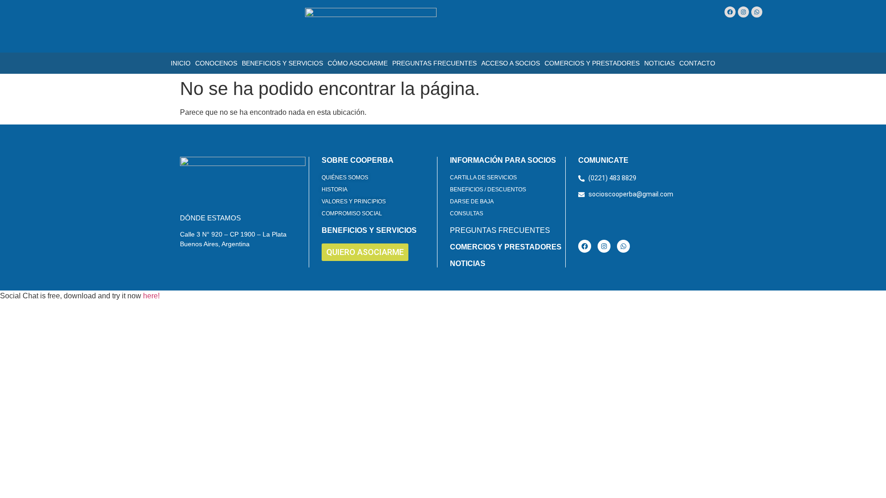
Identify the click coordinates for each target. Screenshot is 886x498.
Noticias (659, 63)
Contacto (697, 63)
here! (151, 296)
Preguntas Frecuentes (434, 63)
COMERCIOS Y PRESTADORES (506, 247)
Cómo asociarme (358, 63)
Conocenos (216, 63)
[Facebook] (730, 12)
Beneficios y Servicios (282, 63)
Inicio (181, 63)
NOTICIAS (467, 263)
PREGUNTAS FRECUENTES (500, 230)
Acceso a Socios (510, 63)
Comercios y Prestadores (592, 63)
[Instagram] (743, 12)
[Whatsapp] (756, 12)
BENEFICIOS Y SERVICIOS (369, 230)
